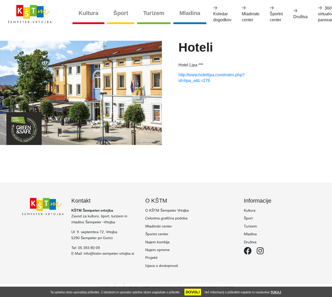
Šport (120, 13)
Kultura (88, 13)
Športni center (276, 17)
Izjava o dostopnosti (161, 266)
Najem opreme (157, 250)
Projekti (151, 257)
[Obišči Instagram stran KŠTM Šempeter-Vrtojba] (258, 252)
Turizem (153, 13)
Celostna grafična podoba (166, 218)
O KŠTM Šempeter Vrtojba (167, 210)
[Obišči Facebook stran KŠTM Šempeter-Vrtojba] (248, 252)
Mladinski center (250, 17)
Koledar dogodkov (222, 17)
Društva (300, 17)
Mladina (189, 13)
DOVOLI (193, 292)
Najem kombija (157, 242)
